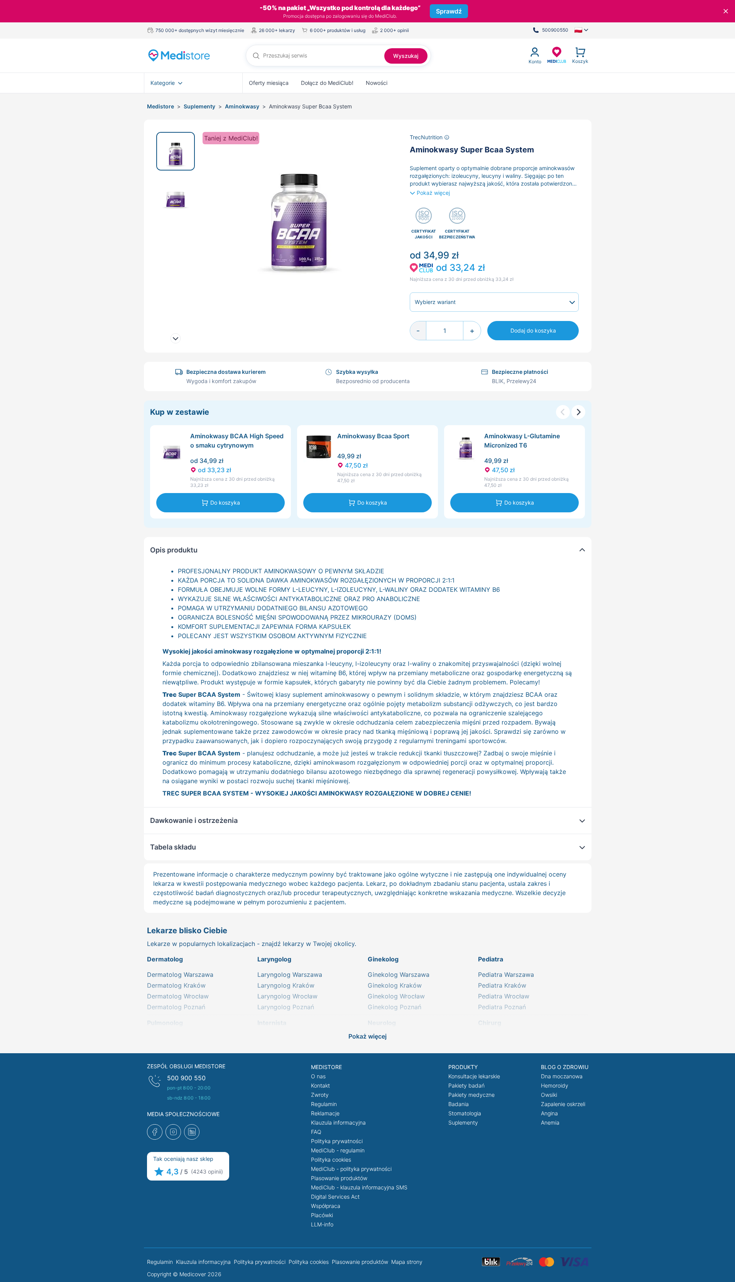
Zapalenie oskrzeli (563, 1104)
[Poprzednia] (563, 412)
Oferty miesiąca (269, 82)
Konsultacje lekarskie (474, 1076)
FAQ (316, 1131)
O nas (318, 1076)
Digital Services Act (335, 1196)
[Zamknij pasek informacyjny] (726, 11)
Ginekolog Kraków (395, 985)
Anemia (550, 1122)
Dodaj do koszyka (533, 330)
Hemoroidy (554, 1085)
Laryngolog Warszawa (289, 974)
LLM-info (322, 1224)
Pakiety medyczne (471, 1094)
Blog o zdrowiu (564, 1067)
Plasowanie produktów (339, 1178)
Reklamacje (325, 1113)
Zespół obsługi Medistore (186, 1066)
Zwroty (320, 1094)
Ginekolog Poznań (394, 1007)
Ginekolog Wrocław (396, 996)
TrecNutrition (427, 137)
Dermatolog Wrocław (178, 996)
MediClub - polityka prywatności (351, 1168)
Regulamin (324, 1104)
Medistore (160, 106)
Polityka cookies (331, 1159)
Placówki (322, 1215)
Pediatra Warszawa (506, 974)
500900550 (555, 30)
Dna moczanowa (562, 1076)
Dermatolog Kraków (176, 985)
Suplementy (199, 106)
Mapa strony (406, 1261)
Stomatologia (464, 1113)
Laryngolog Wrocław (287, 996)
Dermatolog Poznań (176, 1007)
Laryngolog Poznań (285, 1007)
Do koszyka (225, 502)
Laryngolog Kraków (285, 985)
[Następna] (578, 412)
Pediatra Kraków (502, 985)
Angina (549, 1113)
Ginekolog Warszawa (398, 974)
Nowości (376, 82)
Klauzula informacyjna (338, 1122)
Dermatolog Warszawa (180, 974)
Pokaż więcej (433, 192)
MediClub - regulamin (338, 1150)
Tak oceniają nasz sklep (183, 1158)
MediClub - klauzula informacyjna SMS (359, 1187)
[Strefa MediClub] (556, 54)
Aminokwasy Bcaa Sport (373, 436)
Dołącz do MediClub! (327, 82)
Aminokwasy (242, 106)
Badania (458, 1104)
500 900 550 (186, 1078)
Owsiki (549, 1094)
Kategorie (162, 82)
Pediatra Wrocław (503, 996)
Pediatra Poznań (502, 1007)
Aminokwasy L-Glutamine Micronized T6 (522, 440)
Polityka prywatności (337, 1141)
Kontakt (320, 1085)
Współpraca (325, 1206)
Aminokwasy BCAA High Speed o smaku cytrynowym (237, 440)
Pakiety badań (466, 1085)
